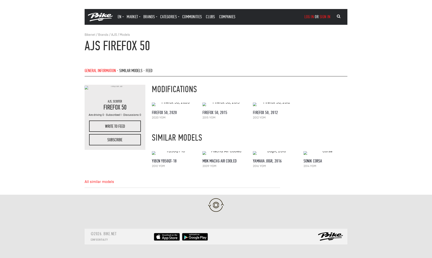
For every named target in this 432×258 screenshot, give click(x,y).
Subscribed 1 (113, 114)
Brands (103, 35)
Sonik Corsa (313, 161)
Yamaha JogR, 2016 (267, 161)
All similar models (99, 182)
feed (149, 70)
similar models (130, 70)
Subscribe (114, 139)
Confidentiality (99, 240)
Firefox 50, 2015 (214, 112)
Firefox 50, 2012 (265, 112)
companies (227, 16)
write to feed (115, 126)
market (132, 16)
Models (125, 35)
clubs (210, 16)
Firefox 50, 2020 (164, 112)
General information (100, 70)
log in (309, 16)
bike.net (110, 233)
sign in (325, 16)
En (120, 16)
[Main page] (100, 20)
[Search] (338, 16)
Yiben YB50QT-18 (164, 161)
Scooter (117, 101)
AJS (114, 35)
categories (168, 16)
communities (192, 16)
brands (149, 16)
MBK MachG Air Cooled (219, 161)
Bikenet (90, 35)
